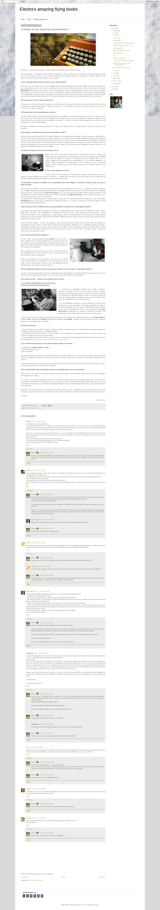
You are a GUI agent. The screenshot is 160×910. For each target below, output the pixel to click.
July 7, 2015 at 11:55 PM (46, 833)
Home (23, 19)
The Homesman (118, 48)
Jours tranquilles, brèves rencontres (123, 43)
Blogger (96, 905)
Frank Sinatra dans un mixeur (122, 67)
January (116, 83)
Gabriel (28, 421)
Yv (27, 747)
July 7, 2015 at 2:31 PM (46, 724)
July (114, 33)
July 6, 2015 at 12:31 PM (39, 789)
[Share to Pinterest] (51, 405)
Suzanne (28, 818)
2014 (113, 86)
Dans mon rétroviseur (119, 58)
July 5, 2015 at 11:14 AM (35, 747)
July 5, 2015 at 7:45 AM (46, 528)
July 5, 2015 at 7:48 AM (46, 622)
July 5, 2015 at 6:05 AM (42, 591)
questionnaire (83, 74)
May (114, 73)
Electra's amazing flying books (49, 9)
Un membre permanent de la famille (123, 61)
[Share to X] (46, 405)
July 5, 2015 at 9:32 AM (41, 653)
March (115, 78)
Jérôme (28, 789)
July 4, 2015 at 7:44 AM (38, 470)
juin (30, 408)
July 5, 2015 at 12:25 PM (46, 775)
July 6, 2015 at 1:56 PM (46, 804)
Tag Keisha (116, 35)
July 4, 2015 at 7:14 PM (38, 543)
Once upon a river (118, 53)
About (29, 19)
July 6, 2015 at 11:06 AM (43, 566)
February (116, 81)
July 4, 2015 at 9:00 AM (46, 494)
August (115, 30)
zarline (28, 543)
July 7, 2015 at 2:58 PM (46, 733)
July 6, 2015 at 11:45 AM (46, 575)
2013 (113, 89)
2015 (27, 408)
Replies (30, 449)
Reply (28, 445)
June (115, 70)
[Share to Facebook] (49, 405)
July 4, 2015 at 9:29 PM (46, 557)
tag (40, 408)
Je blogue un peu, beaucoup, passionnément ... (122, 64)
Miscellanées (117, 40)
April (114, 76)
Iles (114, 56)
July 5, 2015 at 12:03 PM (46, 694)
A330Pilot (83, 905)
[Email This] (42, 405)
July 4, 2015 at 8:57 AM (46, 452)
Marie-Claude (35, 519)
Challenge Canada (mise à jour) (122, 45)
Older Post (102, 877)
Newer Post (24, 877)
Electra (33, 452)
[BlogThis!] (44, 405)
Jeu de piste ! (117, 38)
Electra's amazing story (40, 19)
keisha (28, 470)
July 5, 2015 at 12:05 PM (46, 762)
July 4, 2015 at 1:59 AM (38, 421)
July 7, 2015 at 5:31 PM (39, 818)
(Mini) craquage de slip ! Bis (121, 50)
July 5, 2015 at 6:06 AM (47, 519)
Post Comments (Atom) (36, 880)
